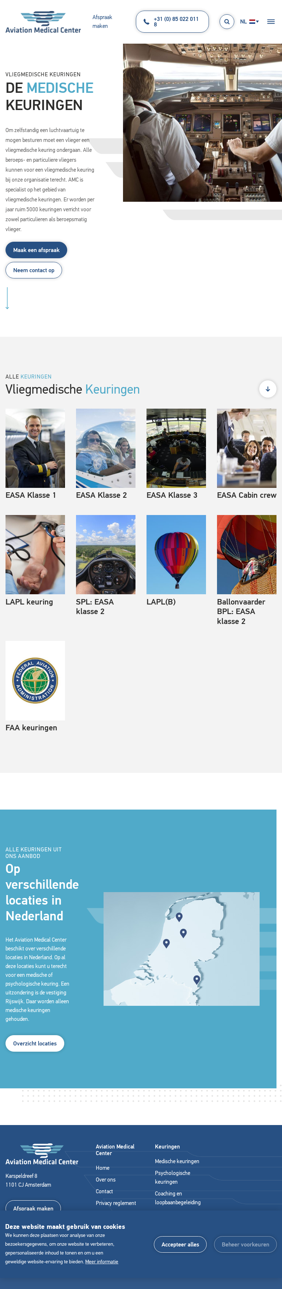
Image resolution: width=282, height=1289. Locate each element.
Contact (104, 1191)
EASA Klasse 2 (101, 495)
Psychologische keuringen (172, 1177)
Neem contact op (33, 270)
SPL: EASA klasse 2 (95, 606)
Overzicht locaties (35, 1043)
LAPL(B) (161, 601)
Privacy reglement (116, 1203)
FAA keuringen (31, 727)
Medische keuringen (177, 1161)
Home (102, 1168)
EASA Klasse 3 (172, 495)
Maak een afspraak (36, 250)
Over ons (106, 1179)
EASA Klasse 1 (31, 495)
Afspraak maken (102, 22)
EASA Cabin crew (246, 495)
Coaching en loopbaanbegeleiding (178, 1198)
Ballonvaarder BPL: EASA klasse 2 (241, 611)
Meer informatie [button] (101, 1261)
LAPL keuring (29, 601)
